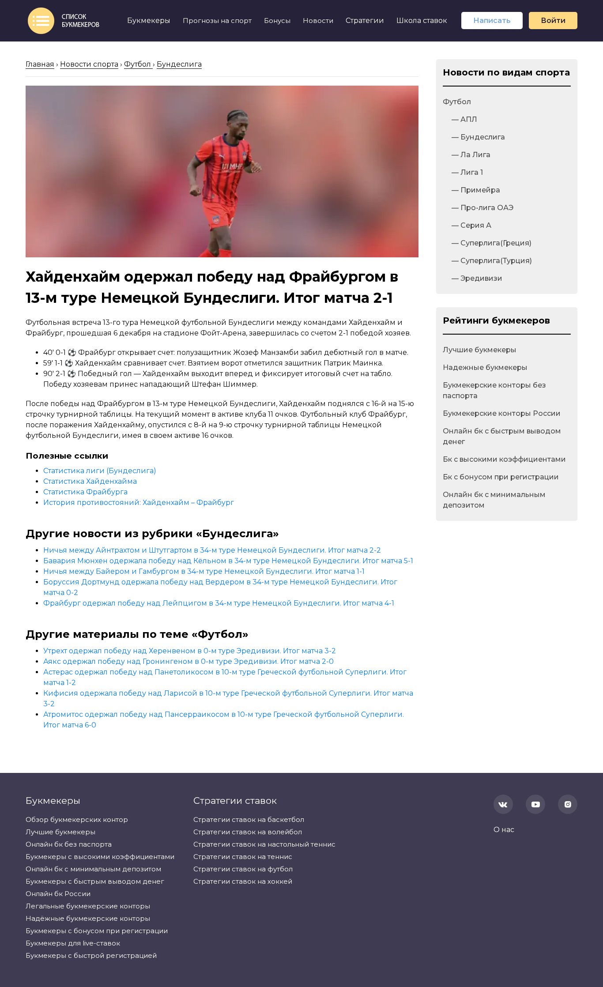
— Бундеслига (478, 137)
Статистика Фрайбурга (85, 492)
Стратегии (365, 20)
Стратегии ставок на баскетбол (248, 819)
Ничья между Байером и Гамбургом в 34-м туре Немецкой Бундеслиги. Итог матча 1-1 (204, 571)
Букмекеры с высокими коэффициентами (100, 856)
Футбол (457, 102)
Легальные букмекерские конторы (88, 906)
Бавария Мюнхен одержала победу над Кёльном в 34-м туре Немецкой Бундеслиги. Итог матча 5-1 (228, 561)
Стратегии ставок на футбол (243, 869)
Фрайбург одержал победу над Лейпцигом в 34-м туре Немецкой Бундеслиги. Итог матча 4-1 (218, 603)
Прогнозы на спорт (217, 20)
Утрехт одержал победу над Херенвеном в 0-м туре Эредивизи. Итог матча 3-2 (189, 651)
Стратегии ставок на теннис (242, 856)
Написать (492, 20)
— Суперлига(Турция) (492, 260)
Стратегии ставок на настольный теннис (264, 844)
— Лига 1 (467, 172)
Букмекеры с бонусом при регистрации (97, 931)
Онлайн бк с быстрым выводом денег (502, 436)
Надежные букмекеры (485, 367)
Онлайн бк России (58, 893)
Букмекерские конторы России (502, 413)
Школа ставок (421, 20)
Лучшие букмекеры (479, 350)
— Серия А (471, 225)
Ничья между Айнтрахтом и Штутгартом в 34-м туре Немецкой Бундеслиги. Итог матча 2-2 (212, 550)
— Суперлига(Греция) (491, 243)
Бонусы (277, 20)
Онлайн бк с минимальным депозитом (494, 499)
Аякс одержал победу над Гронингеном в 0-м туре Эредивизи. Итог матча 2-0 (188, 661)
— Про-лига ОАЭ (482, 207)
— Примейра (476, 190)
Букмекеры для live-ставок (73, 943)
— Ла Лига (471, 155)
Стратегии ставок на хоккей (242, 881)
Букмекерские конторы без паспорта (494, 390)
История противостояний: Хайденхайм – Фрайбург (138, 502)
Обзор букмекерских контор (77, 819)
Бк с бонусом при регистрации (501, 477)
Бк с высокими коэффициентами (504, 459)
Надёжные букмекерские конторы (88, 918)
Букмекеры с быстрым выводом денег (95, 881)
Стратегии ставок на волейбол (247, 832)
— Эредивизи (477, 278)
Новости (318, 20)
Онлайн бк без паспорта (69, 844)
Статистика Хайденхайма (90, 481)
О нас (504, 829)
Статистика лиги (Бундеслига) (99, 471)
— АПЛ (464, 119)
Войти (553, 20)
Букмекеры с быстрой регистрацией (91, 955)
